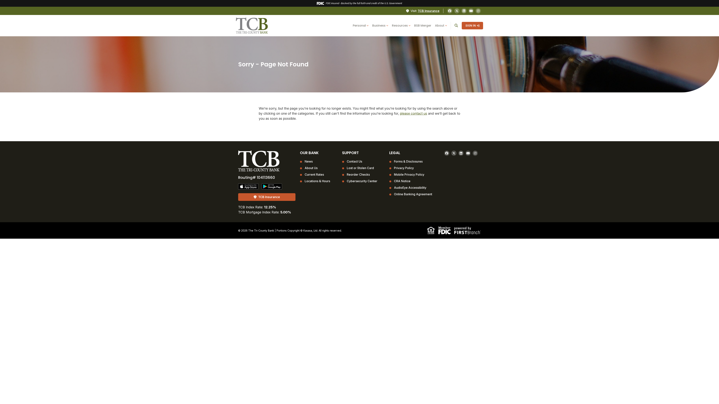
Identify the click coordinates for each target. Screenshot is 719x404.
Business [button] (379, 25)
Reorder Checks (358, 174)
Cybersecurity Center (362, 181)
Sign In (470, 25)
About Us (311, 168)
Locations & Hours (317, 181)
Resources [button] (400, 25)
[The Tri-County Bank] (252, 25)
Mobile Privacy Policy (409, 174)
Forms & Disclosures (408, 161)
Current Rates (314, 174)
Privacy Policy (404, 168)
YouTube (471, 10)
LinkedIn (464, 10)
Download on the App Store (248, 186)
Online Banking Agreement (413, 194)
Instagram (478, 10)
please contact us (413, 113)
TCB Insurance (428, 11)
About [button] (439, 25)
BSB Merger (422, 25)
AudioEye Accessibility (410, 187)
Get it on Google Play (272, 186)
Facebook (449, 10)
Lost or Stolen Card (360, 168)
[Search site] (456, 25)
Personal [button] (359, 25)
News (309, 161)
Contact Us (354, 161)
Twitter (456, 10)
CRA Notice (402, 181)
